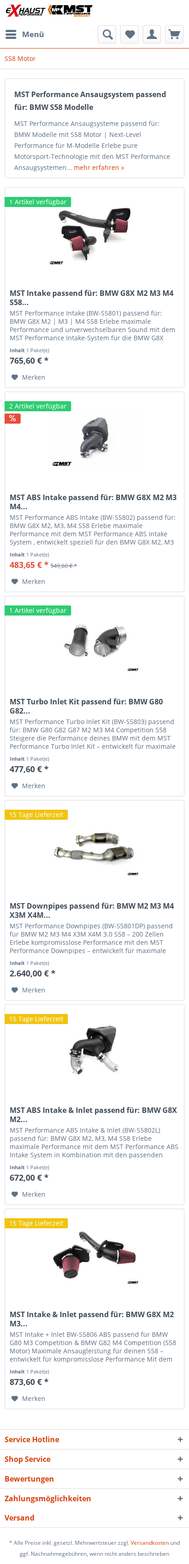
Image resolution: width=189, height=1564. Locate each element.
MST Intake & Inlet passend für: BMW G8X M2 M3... (92, 1319)
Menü (33, 34)
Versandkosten (150, 1543)
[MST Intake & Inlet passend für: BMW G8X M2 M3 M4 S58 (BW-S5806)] (94, 1255)
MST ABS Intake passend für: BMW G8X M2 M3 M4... (93, 502)
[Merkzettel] (129, 34)
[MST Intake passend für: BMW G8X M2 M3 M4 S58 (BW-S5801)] (94, 233)
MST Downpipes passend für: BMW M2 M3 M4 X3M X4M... (92, 910)
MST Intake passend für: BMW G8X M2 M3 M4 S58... (91, 298)
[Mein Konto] (152, 34)
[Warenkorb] (174, 34)
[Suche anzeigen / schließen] (107, 34)
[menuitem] (24, 34)
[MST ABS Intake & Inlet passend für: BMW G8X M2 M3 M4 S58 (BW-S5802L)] (94, 1050)
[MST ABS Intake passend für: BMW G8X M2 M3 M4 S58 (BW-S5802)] (94, 438)
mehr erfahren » (99, 167)
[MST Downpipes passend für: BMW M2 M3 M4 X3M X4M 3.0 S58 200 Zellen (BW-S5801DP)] (94, 846)
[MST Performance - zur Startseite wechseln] (49, 13)
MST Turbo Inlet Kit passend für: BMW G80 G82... (86, 706)
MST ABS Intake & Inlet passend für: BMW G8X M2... (93, 1115)
